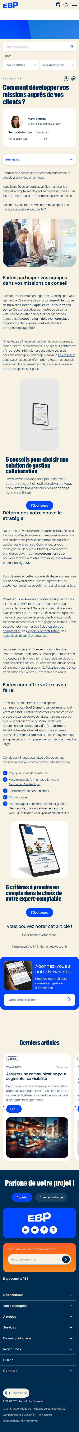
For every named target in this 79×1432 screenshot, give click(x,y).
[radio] (31, 940)
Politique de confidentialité (48, 1408)
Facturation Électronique (24, 784)
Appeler (22, 1197)
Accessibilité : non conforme (20, 1421)
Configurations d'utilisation (19, 1414)
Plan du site (45, 1414)
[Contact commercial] (58, 4)
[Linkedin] (26, 1230)
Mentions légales (20, 1408)
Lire (12, 1109)
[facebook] (66, 78)
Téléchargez (40, 505)
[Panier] (66, 4)
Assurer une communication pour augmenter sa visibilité (36, 1076)
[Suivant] (75, 1107)
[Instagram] (53, 1230)
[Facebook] (44, 1230)
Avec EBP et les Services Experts (29, 813)
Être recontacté (51, 1197)
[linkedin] (73, 78)
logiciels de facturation (43, 631)
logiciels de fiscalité (16, 635)
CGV (6, 1408)
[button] (74, 5)
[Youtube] (35, 1230)
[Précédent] (4, 1107)
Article (12, 1058)
